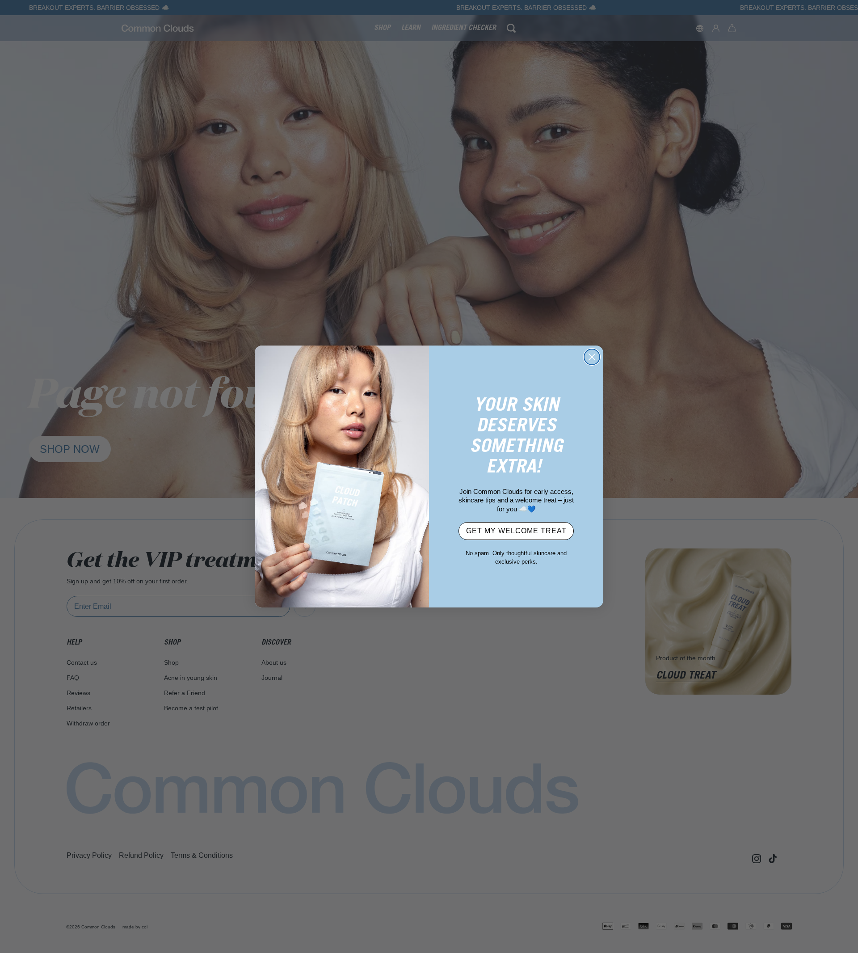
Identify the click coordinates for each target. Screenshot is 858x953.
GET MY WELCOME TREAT (516, 531)
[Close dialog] (592, 357)
